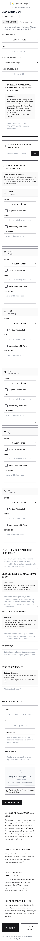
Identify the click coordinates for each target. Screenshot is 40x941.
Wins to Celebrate (12, 667)
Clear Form (30, 927)
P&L (3, 46)
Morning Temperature (12, 58)
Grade (6, 199)
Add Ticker (13, 802)
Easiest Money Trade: (14, 611)
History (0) (27, 22)
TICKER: (8, 709)
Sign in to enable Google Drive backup (16, 27)
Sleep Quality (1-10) (10, 69)
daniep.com (5, 939)
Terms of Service (24, 939)
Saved (12, 928)
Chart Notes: (10, 752)
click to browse (21, 779)
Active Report (9, 22)
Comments (8, 231)
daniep (8, 936)
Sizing (6, 215)
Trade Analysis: (12, 732)
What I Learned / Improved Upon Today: (17, 551)
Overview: (7, 646)
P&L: (6, 721)
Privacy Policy (14, 939)
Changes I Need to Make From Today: (19, 575)
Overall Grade (8, 35)
